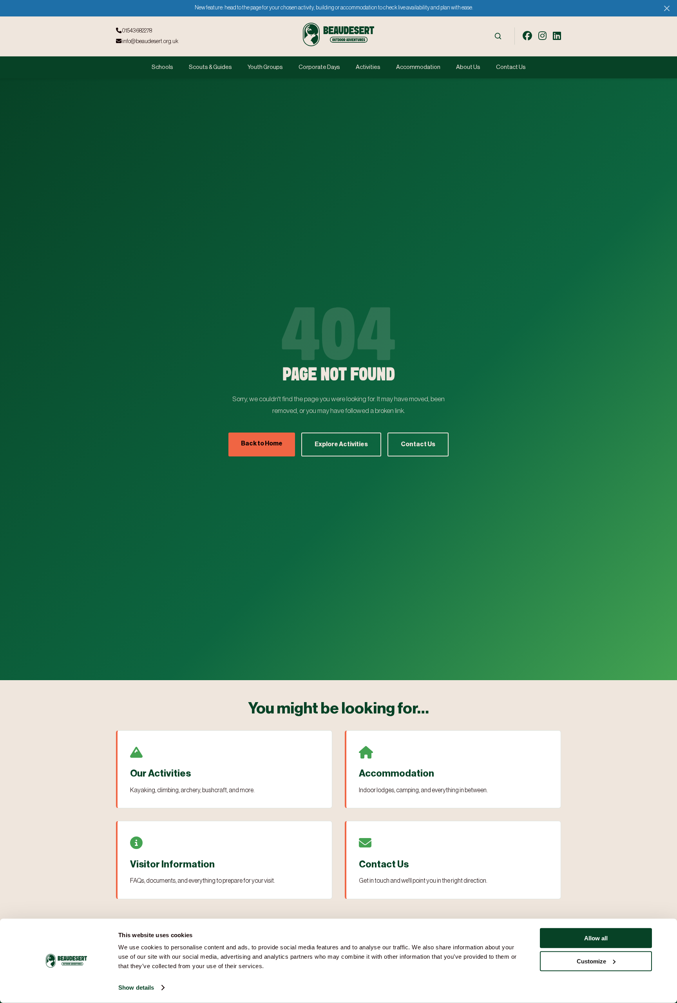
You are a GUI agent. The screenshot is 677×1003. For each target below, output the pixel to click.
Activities (368, 67)
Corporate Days (319, 67)
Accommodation (418, 67)
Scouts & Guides (210, 67)
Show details (136, 987)
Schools (162, 67)
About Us (468, 67)
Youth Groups (265, 67)
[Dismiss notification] (667, 8)
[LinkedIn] (557, 36)
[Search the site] (498, 36)
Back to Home (261, 443)
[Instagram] (542, 36)
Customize (591, 961)
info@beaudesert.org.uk (149, 41)
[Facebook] (527, 36)
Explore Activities (341, 444)
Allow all (596, 938)
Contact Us (511, 67)
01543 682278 (136, 31)
